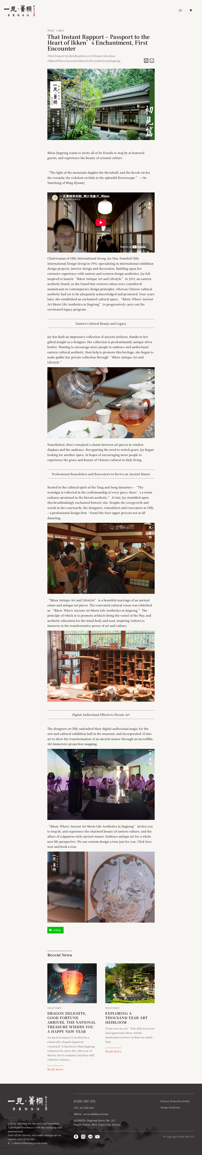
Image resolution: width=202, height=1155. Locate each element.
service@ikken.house (95, 1114)
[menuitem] (181, 10)
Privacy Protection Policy (175, 1101)
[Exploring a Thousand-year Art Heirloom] (130, 983)
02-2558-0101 (87, 1107)
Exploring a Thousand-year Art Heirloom (126, 1018)
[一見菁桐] (19, 11)
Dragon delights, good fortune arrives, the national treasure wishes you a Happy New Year (71, 1022)
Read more (55, 1069)
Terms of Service (170, 1107)
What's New (54, 1008)
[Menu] (180, 10)
